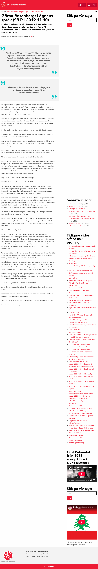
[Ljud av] (91, 480)
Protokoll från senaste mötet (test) (80, 408)
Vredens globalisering (76, 443)
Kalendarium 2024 (75, 330)
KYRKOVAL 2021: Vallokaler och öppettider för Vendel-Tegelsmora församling (81, 351)
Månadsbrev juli (74, 204)
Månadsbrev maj (74, 223)
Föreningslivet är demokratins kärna (81, 288)
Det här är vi (73, 278)
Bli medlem (73, 263)
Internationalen (74, 312)
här (32, 36)
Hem (3, 12)
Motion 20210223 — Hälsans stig (80, 374)
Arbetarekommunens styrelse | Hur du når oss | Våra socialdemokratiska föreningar (82, 258)
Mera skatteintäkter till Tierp (78, 362)
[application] (82, 473)
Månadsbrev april (75, 226)
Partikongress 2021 (75, 406)
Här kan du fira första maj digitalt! (80, 300)
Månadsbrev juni (74, 206)
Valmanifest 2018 (75, 433)
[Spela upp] (69, 480)
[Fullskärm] (94, 480)
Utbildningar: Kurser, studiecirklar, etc (82, 430)
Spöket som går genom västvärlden (81, 413)
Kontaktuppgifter (75, 332)
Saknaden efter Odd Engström (79, 411)
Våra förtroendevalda (76, 435)
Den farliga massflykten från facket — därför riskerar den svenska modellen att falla (81, 273)
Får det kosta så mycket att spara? (80, 281)
